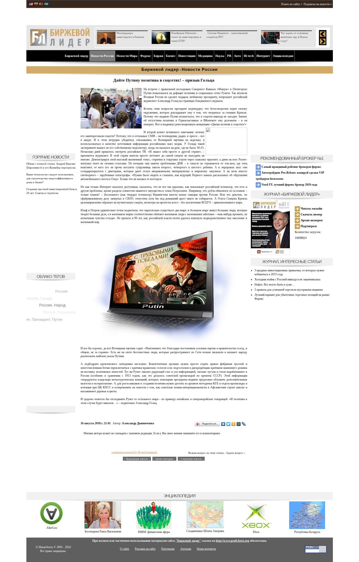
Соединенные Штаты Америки (205, 531)
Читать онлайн (311, 208)
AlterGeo (51, 528)
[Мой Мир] (238, 424)
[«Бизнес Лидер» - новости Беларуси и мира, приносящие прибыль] (41, 4)
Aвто (237, 56)
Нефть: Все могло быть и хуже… (274, 284)
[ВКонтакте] (223, 424)
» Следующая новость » (191, 458)
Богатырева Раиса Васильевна (103, 531)
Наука (219, 56)
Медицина (205, 56)
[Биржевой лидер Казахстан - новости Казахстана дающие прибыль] (46, 4)
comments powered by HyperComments (134, 452)
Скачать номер (311, 214)
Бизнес (171, 56)
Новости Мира (126, 56)
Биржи (158, 56)
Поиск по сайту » (291, 4)
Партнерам (308, 226)
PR (229, 56)
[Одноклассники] (233, 424)
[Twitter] (228, 424)
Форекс (145, 56)
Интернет (263, 56)
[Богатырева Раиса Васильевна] (102, 527)
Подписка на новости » (318, 4)
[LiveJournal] (243, 424)
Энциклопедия (283, 56)
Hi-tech (249, 56)
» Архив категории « (164, 458)
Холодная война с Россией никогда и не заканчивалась (287, 279)
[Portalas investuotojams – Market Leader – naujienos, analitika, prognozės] (36, 4)
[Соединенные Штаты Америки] (205, 527)
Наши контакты (206, 549)
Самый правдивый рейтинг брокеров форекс (291, 167)
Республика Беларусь (307, 532)
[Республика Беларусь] (307, 528)
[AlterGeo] (51, 524)
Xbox (256, 532)
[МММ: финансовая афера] (153, 528)
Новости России (102, 56)
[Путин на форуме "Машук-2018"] (111, 127)
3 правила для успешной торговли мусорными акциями (288, 289)
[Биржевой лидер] (60, 46)
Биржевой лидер (76, 56)
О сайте (124, 549)
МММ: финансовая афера (154, 532)
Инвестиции (186, 56)
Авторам (185, 549)
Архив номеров (311, 220)
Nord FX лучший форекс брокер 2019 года (289, 184)
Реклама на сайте (145, 549)
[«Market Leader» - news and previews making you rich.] (31, 4)
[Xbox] (256, 528)
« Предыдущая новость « (137, 458)
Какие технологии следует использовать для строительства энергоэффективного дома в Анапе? (50, 178)
